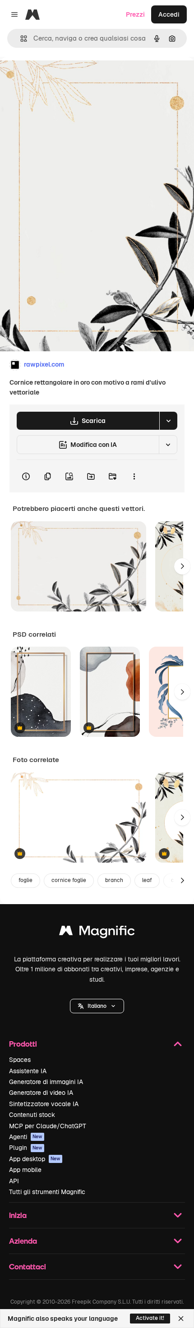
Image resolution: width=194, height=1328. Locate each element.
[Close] (181, 1318)
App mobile (25, 1170)
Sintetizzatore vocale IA (44, 1104)
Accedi (169, 14)
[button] (97, 1006)
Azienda (23, 1240)
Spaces (20, 1060)
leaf (147, 880)
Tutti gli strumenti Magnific (47, 1192)
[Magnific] (97, 933)
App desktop (34, 1159)
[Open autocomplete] (20, 38)
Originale (59, 77)
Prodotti (23, 1043)
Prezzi (135, 14)
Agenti (25, 1137)
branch (114, 880)
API (14, 1181)
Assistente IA (27, 1071)
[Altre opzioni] (134, 476)
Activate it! (150, 1318)
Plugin (25, 1148)
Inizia (18, 1215)
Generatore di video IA (41, 1093)
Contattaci (27, 1266)
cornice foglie (68, 880)
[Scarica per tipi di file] (168, 421)
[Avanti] (182, 566)
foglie (25, 880)
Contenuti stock (32, 1115)
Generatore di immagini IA (46, 1082)
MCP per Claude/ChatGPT (47, 1126)
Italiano (97, 1006)
